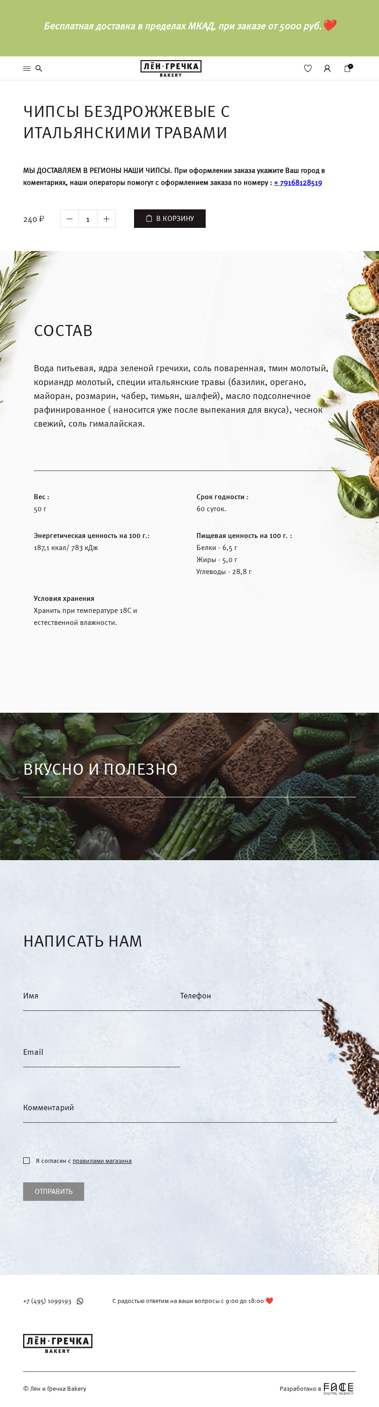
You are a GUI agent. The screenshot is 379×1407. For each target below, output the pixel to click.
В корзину (175, 219)
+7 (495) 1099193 (47, 1301)
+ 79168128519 (298, 182)
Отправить (54, 1192)
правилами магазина (102, 1160)
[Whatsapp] (80, 1301)
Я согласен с (84, 1161)
